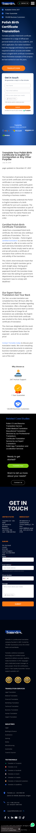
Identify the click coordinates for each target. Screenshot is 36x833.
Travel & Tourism (10, 752)
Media (7, 742)
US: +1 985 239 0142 (13, 802)
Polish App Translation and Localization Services (17, 447)
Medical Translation (11, 696)
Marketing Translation (12, 703)
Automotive (8, 749)
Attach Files (12, 99)
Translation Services (15, 688)
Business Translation (11, 710)
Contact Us (18, 482)
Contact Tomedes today (11, 343)
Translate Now (13, 68)
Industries (10, 724)
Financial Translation (11, 699)
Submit (17, 107)
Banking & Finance (11, 731)
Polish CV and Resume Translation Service (15, 424)
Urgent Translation (11, 717)
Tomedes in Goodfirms (15, 784)
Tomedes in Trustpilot (14, 763)
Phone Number (7, 575)
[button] (4, 578)
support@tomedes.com (14, 811)
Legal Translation (10, 692)
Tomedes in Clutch (13, 774)
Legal (6, 728)
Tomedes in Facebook (14, 770)
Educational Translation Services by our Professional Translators (17, 433)
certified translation (9, 240)
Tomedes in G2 (12, 767)
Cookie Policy (12, 830)
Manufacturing (9, 745)
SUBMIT (18, 604)
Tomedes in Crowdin (14, 777)
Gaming (7, 738)
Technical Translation (11, 706)
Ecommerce (8, 735)
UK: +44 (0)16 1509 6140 (14, 804)
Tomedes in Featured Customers (18, 781)
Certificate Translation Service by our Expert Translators (15, 441)
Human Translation (11, 713)
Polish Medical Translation (17, 428)
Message (8, 589)
